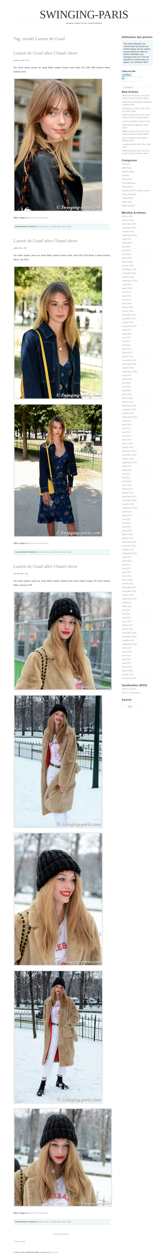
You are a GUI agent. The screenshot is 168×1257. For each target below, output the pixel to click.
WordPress (54, 1252)
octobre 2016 (128, 368)
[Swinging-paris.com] (131, 81)
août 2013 (126, 512)
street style (127, 202)
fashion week (128, 172)
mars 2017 (127, 349)
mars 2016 (127, 394)
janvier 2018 (127, 311)
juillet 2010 (127, 652)
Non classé (127, 187)
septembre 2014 (129, 462)
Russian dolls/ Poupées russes (136, 190)
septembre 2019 (129, 235)
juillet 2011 (127, 606)
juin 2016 (126, 383)
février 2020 (127, 216)
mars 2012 (127, 576)
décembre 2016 (129, 360)
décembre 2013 (129, 496)
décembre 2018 (129, 269)
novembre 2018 (129, 273)
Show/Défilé (127, 198)
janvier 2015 (127, 447)
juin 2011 (126, 610)
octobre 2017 (128, 322)
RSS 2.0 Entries (129, 689)
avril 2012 (126, 572)
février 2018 (127, 307)
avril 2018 (126, 300)
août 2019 (126, 239)
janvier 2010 (127, 674)
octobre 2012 (128, 549)
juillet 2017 (127, 334)
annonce (126, 164)
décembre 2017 (129, 315)
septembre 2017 (129, 326)
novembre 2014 (129, 455)
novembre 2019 (129, 228)
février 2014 (127, 489)
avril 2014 (126, 481)
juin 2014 (126, 474)
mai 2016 (126, 387)
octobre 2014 (128, 459)
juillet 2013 (127, 515)
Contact (128, 87)
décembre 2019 (129, 224)
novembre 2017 (129, 319)
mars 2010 (127, 667)
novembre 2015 (129, 409)
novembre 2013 (129, 500)
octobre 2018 (128, 277)
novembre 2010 (129, 636)
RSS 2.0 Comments (131, 693)
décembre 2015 (129, 406)
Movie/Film (127, 179)
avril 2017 (126, 345)
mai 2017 (126, 341)
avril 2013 (126, 527)
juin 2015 (126, 428)
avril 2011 (126, 618)
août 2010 (126, 648)
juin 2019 (126, 247)
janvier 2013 (127, 538)
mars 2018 (127, 303)
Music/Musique (129, 183)
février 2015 (127, 443)
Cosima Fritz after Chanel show (136, 121)
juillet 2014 (127, 470)
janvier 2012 (127, 583)
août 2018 (126, 284)
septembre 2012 (129, 553)
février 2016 (127, 398)
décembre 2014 (129, 451)
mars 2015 (127, 440)
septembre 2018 (129, 281)
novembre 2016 (129, 364)
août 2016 (126, 375)
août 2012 (126, 557)
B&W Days (127, 168)
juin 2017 (126, 337)
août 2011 (126, 602)
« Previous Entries (60, 1234)
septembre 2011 (129, 599)
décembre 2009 (129, 678)
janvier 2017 (127, 356)
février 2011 (127, 625)
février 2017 (127, 353)
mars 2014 (127, 485)
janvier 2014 (127, 493)
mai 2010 (126, 659)
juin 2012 (126, 565)
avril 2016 (126, 390)
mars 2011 (127, 621)
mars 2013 (127, 530)
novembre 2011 (129, 591)
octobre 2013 (128, 504)
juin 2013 (126, 519)
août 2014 (126, 466)
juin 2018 (126, 292)
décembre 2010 (129, 633)
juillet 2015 (127, 424)
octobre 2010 (128, 640)
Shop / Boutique (129, 194)
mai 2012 (126, 568)
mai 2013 (126, 523)
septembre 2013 (129, 508)
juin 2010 (126, 655)
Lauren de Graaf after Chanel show (45, 52)
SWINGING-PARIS (84, 14)
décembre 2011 (129, 587)
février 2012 (127, 580)
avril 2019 (126, 254)
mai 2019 (126, 250)
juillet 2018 (127, 288)
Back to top (20, 1241)
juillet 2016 (127, 379)
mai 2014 (126, 477)
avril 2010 (126, 663)
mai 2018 (126, 296)
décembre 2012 (129, 542)
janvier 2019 (127, 266)
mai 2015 (126, 432)
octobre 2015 (128, 413)
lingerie (125, 175)
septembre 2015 (129, 417)
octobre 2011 (128, 595)
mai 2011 (126, 614)
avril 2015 (126, 436)
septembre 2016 (129, 371)
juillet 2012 (127, 561)
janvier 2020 (127, 220)
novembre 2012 (129, 546)
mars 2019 (127, 258)
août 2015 (126, 421)
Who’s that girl (128, 206)
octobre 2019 (128, 231)
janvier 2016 (127, 402)
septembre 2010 (129, 644)
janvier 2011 (127, 629)
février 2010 (127, 671)
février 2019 (127, 262)
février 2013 (127, 534)
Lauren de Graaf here (38, 218)
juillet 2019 (127, 243)
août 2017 (126, 330)
